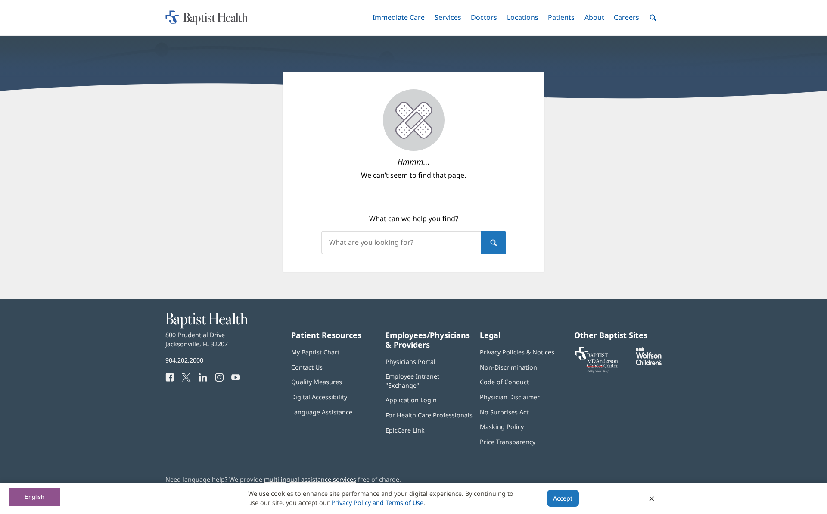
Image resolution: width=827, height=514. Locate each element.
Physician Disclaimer (510, 397)
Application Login (411, 400)
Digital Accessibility (319, 397)
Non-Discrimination (508, 367)
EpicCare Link (405, 430)
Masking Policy (502, 427)
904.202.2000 (184, 360)
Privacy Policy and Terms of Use (377, 502)
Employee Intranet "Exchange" (412, 380)
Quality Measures (316, 382)
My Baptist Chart (315, 352)
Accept (562, 498)
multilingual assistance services (310, 479)
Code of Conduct (504, 382)
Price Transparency (507, 442)
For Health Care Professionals (429, 415)
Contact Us (307, 367)
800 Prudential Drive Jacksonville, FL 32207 (196, 339)
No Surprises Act (504, 412)
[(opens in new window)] (649, 363)
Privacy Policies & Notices (517, 352)
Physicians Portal (410, 361)
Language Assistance (321, 412)
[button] (398, 17)
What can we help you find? (413, 218)
